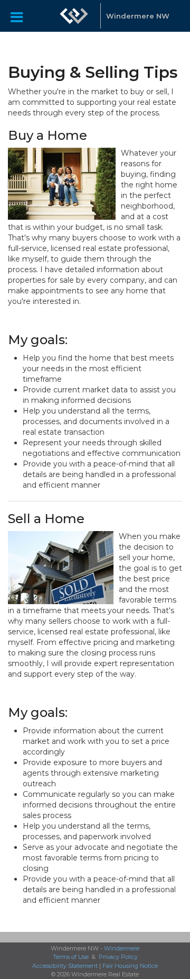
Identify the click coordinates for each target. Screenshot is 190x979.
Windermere (121, 948)
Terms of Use (71, 956)
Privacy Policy (118, 956)
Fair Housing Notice (130, 965)
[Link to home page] (74, 16)
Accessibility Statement (65, 965)
